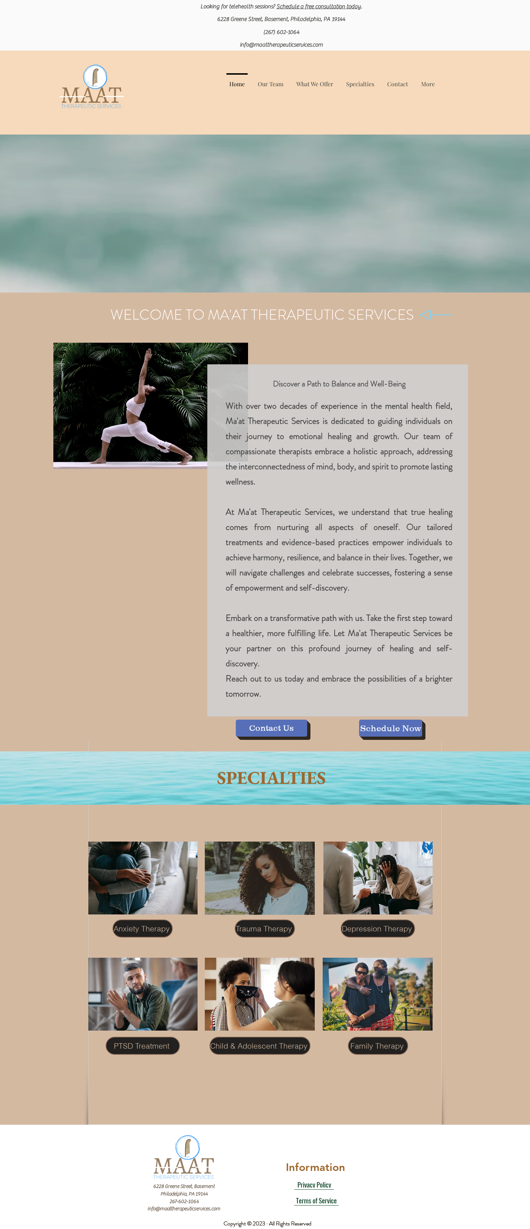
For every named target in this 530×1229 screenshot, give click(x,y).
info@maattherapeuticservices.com (281, 44)
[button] (315, 80)
